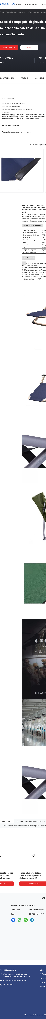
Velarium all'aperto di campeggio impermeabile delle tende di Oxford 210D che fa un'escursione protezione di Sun (15, 878)
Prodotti (9, 12)
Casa (2, 12)
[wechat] (26, 920)
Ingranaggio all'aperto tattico (24, 12)
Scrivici (29, 47)
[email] (13, 920)
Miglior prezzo (9, 47)
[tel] (38, 920)
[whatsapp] (19, 920)
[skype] (32, 920)
